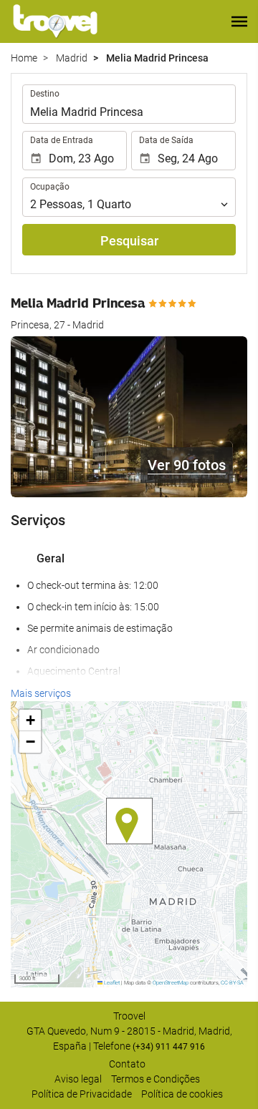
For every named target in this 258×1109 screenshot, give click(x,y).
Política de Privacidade (82, 1094)
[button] (239, 21)
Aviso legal (78, 1079)
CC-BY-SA (232, 982)
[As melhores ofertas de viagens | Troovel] (55, 21)
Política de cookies (182, 1094)
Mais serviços (41, 693)
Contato (127, 1064)
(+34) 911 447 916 (169, 1047)
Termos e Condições (155, 1079)
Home (24, 58)
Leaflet (111, 982)
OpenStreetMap (170, 982)
